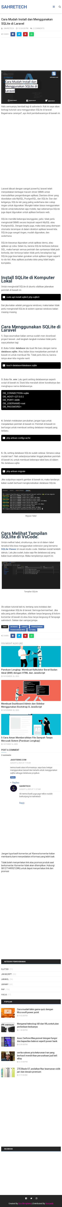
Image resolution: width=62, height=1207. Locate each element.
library (4, 984)
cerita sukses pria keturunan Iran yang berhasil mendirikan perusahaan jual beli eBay (37, 1055)
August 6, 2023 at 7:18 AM (20, 763)
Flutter (5, 969)
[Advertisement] (31, 55)
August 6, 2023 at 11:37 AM (29, 789)
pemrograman (37, 627)
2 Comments (38, 28)
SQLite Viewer (8, 549)
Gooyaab (49, 1203)
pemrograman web (17, 630)
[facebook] (26, 1198)
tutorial (32, 630)
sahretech (24, 786)
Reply (13, 777)
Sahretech (14, 6)
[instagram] (36, 1198)
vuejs (4, 995)
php (3, 989)
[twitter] (31, 1198)
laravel (25, 627)
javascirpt (6, 974)
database (14, 627)
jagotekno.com (18, 760)
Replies (15, 782)
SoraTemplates (24, 1203)
